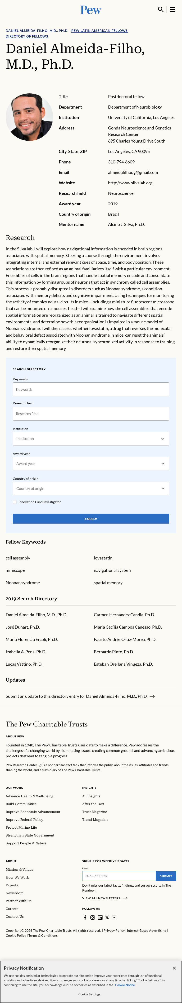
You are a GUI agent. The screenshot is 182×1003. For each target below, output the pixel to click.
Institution (20, 429)
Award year (21, 454)
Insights (89, 787)
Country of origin (25, 479)
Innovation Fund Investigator (39, 502)
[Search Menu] (161, 9)
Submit (166, 876)
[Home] (46, 724)
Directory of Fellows (27, 36)
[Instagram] (93, 917)
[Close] (174, 968)
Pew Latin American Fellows (99, 31)
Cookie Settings (89, 994)
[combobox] (16, 439)
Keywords (20, 379)
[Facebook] (85, 917)
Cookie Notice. (125, 985)
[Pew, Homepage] (91, 9)
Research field (23, 403)
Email (85, 868)
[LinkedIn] (100, 917)
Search (91, 518)
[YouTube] (114, 917)
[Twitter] (107, 917)
